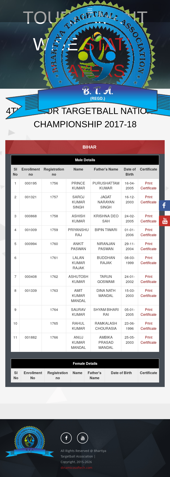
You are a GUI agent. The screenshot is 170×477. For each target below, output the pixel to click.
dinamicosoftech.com (76, 467)
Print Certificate (148, 186)
